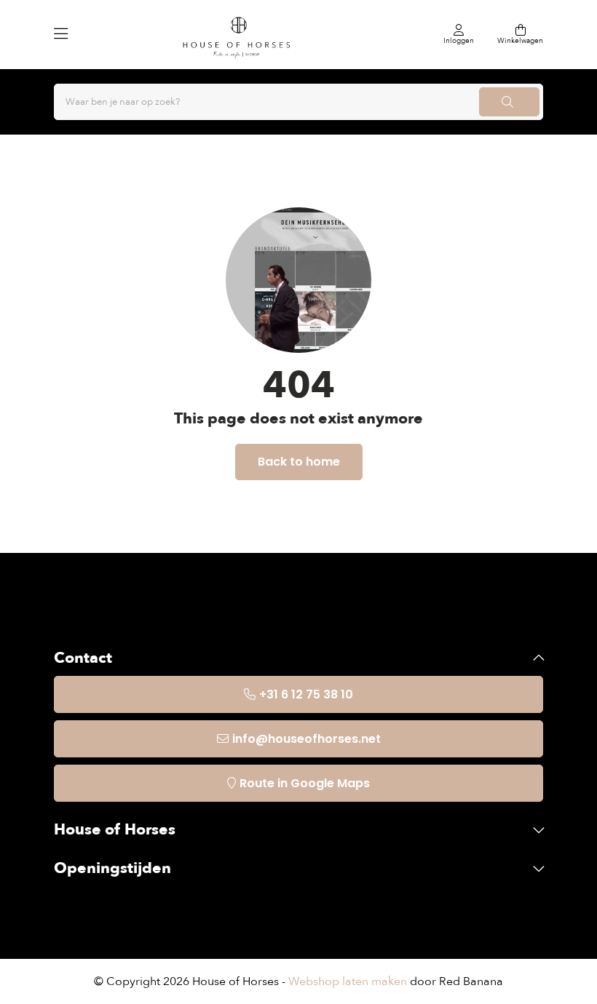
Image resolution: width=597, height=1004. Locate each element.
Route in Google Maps (305, 783)
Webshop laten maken (347, 981)
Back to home (299, 461)
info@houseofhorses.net (306, 738)
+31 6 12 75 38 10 (306, 694)
